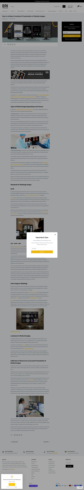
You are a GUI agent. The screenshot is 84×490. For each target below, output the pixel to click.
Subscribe (42, 251)
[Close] (55, 234)
